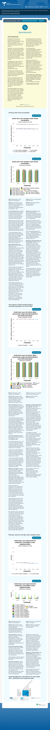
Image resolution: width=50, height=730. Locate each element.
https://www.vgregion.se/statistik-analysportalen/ (10, 13)
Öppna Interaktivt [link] (36, 115)
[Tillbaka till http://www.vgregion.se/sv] (41, 704)
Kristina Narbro (27, 104)
